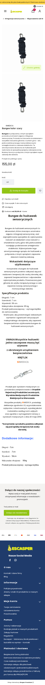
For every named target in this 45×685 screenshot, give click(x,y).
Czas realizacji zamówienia (16, 661)
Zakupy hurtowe (11, 632)
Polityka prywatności (13, 588)
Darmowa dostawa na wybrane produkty (22, 657)
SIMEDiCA (9, 125)
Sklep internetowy (20, 682)
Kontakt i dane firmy (13, 573)
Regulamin (8, 636)
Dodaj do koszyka (20, 190)
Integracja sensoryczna (14, 19)
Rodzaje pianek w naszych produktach (21, 629)
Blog (6, 576)
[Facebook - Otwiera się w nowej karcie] (10, 560)
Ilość (4, 177)
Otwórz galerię (33, 67)
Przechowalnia (10, 614)
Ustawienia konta (11, 610)
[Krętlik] (22, 382)
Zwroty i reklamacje (12, 625)
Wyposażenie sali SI (35, 19)
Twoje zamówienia (12, 607)
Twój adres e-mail (11, 507)
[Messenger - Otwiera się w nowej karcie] (15, 560)
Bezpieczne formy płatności (16, 654)
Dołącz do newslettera (16, 512)
